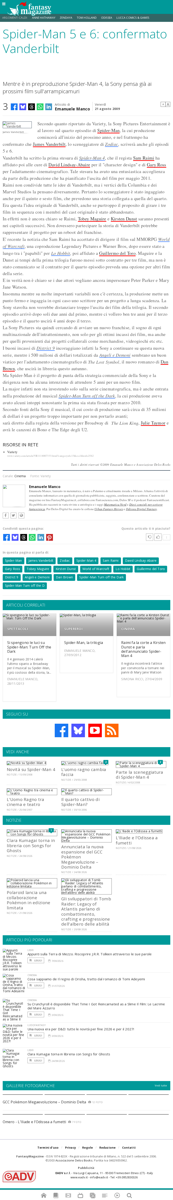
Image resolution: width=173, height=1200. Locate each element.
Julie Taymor (153, 423)
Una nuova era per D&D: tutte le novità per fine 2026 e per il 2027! (80, 1029)
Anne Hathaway (43, 18)
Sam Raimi (143, 158)
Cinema (20, 476)
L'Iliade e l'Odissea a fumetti (137, 840)
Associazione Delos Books (74, 1160)
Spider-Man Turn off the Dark (87, 396)
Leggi (38, 960)
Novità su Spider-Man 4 (31, 769)
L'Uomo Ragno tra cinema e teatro (25, 801)
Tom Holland (87, 18)
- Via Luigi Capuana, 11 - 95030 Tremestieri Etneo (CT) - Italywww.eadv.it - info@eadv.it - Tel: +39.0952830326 (104, 1175)
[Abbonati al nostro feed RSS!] (111, 730)
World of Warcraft (95, 569)
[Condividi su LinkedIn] (48, 107)
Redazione (107, 1147)
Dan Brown (64, 577)
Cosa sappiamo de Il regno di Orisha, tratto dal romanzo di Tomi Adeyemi (86, 979)
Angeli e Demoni (115, 355)
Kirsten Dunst (124, 219)
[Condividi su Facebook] (14, 107)
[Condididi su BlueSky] (23, 107)
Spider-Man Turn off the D (25, 585)
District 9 (45, 348)
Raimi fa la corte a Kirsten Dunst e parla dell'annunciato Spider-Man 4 (143, 649)
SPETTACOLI (17, 628)
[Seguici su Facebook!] (61, 730)
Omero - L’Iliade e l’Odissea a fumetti (34, 1121)
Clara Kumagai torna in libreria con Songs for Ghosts (31, 845)
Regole (87, 1147)
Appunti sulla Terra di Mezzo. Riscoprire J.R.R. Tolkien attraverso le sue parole (89, 954)
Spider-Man (108, 130)
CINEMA (128, 628)
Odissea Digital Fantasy (141, 509)
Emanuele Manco (72, 108)
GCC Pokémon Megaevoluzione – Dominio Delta (44, 1102)
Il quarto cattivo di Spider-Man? (80, 801)
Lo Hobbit (60, 253)
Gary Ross (156, 165)
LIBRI (30, 950)
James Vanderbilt (49, 144)
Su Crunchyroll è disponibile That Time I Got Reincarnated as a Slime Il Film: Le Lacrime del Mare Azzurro (96, 1006)
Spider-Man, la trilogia (83, 642)
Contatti (129, 1147)
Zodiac (111, 144)
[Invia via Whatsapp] (40, 107)
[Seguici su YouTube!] (95, 730)
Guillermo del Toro (117, 253)
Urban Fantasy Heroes (108, 509)
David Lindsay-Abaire (69, 165)
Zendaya (66, 18)
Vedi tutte (161, 1085)
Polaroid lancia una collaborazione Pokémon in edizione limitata (28, 900)
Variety (12, 451)
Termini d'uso (48, 1147)
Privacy (70, 1147)
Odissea (106, 18)
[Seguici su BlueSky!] (78, 730)
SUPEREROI (73, 628)
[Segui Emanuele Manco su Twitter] (13, 515)
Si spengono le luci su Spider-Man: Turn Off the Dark (29, 647)
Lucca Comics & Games (132, 18)
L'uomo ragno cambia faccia (83, 772)
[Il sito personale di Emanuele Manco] (21, 515)
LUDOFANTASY (36, 1025)
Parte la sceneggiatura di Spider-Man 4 (139, 774)
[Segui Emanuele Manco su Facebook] (6, 515)
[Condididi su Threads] (31, 107)
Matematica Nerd (115, 504)
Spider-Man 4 (92, 158)
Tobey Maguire (92, 219)
